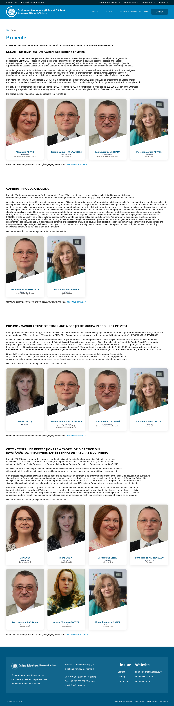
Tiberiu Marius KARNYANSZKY (66, 152)
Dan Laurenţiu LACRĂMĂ (107, 152)
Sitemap (121, 677)
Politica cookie (139, 701)
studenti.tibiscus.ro (144, 677)
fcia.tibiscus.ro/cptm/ (76, 634)
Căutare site (123, 681)
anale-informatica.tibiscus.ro (148, 672)
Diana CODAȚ (25, 422)
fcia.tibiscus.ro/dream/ (77, 164)
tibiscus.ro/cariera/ (75, 302)
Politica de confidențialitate (123, 701)
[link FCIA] (35, 11)
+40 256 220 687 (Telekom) (83, 677)
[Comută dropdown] (101, 11)
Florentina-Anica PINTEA (149, 152)
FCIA (7, 30)
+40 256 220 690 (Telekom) (82, 681)
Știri (146, 11)
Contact (159, 12)
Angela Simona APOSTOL (66, 622)
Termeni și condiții (152, 701)
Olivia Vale (25, 558)
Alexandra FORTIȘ (25, 152)
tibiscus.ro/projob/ (75, 436)
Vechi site (163, 701)
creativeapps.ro (142, 681)
